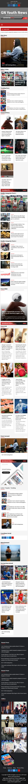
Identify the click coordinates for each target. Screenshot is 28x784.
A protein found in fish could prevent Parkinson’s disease (7, 417)
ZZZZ (9, 781)
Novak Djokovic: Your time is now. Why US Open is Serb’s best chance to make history (16, 101)
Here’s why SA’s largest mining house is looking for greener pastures (18, 283)
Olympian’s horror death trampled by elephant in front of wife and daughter (7, 80)
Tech (3, 128)
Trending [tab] (13, 488)
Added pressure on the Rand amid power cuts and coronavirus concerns (17, 274)
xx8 (25, 780)
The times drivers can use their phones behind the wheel (21, 133)
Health (3, 341)
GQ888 (20, 778)
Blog (14, 768)
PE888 (4, 780)
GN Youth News (14, 12)
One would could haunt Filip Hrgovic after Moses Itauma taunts (14, 666)
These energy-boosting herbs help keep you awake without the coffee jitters (20, 382)
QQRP (16, 781)
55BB (23, 778)
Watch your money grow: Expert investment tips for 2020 (17, 256)
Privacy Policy (20, 768)
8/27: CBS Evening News (17, 524)
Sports (8, 99)
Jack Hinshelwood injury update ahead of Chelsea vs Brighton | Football (15, 495)
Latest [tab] (3, 488)
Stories (8, 92)
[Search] (26, 25)
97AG (16, 778)
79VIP (12, 781)
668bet (10, 780)
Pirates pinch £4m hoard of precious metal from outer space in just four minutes (17, 235)
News (3, 63)
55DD (14, 780)
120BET (18, 780)
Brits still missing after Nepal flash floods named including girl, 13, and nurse (20, 80)
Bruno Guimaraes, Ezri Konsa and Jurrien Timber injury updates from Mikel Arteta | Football (16, 109)
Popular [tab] (7, 488)
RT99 (19, 781)
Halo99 (10, 778)
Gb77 (13, 778)
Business (12, 244)
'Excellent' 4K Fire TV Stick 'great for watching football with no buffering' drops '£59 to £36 (6, 182)
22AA (6, 778)
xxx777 (22, 780)
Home (8, 3)
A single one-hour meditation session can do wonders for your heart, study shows (6, 382)
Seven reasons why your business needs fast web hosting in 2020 (17, 265)
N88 (4, 778)
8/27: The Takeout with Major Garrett (13, 65)
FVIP (7, 780)
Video (11, 3)
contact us (19, 3)
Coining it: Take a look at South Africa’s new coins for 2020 (17, 248)
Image (14, 3)
